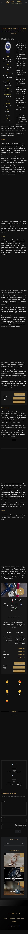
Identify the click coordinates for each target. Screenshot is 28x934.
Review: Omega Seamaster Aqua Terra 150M (16, 722)
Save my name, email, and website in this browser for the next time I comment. (20, 825)
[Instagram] (16, 913)
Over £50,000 (22, 442)
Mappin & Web (18, 671)
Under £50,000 (10, 719)
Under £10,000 (23, 31)
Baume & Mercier (15, 31)
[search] (22, 843)
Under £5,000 (10, 754)
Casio (18, 747)
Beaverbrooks (18, 667)
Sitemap (14, 921)
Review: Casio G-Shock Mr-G (15, 749)
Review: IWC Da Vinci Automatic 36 (16, 744)
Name (3, 817)
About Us (6, 918)
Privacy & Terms (20, 918)
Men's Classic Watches (12, 753)
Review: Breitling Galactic (14, 771)
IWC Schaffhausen (21, 741)
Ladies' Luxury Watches (6, 31)
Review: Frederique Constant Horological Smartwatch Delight (14, 783)
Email (2, 824)
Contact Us (12, 918)
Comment (3, 801)
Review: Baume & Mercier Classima (16, 756)
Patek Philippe (12, 443)
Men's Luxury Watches (12, 747)
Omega (19, 718)
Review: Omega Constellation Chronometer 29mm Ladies (15, 730)
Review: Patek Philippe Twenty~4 (17, 445)
